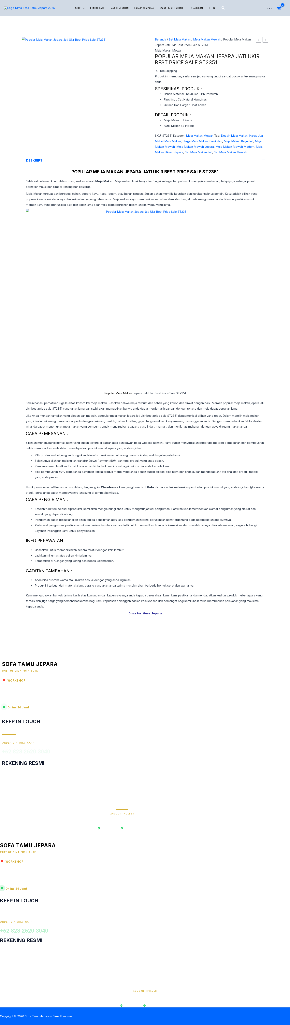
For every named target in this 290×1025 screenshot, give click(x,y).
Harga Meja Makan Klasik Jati (202, 141)
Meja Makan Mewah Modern (234, 147)
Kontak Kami (97, 8)
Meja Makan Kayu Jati (238, 141)
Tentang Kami (195, 8)
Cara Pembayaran (144, 8)
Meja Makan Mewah (207, 39)
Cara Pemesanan (119, 8)
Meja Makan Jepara (117, 171)
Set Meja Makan (180, 39)
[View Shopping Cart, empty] (279, 8)
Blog (212, 8)
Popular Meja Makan (118, 393)
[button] (83, 8)
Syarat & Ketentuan (171, 8)
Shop (78, 8)
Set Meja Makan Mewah (230, 152)
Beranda (160, 39)
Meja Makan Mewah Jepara (195, 147)
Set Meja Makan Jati (198, 152)
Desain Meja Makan (234, 135)
